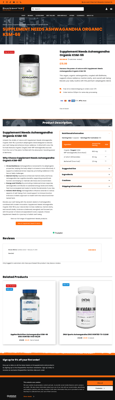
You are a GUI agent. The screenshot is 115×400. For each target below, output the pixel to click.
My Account (86, 2)
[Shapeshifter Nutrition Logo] (14, 7)
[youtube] (14, 2)
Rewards (101, 2)
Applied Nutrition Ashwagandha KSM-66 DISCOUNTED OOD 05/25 (29, 335)
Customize (99, 388)
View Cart (94, 2)
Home (5, 25)
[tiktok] (10, 2)
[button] (86, 133)
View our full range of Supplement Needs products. (29, 219)
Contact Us (108, 2)
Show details (28, 396)
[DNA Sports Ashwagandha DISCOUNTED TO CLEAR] (85, 284)
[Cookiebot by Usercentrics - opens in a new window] (11, 396)
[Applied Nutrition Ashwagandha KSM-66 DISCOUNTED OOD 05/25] (29, 284)
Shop (10, 25)
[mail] (17, 2)
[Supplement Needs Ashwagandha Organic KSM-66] (29, 75)
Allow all (100, 383)
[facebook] (3, 2)
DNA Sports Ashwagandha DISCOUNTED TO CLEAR (86, 334)
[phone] (20, 2)
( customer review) (75, 59)
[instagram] (7, 2)
